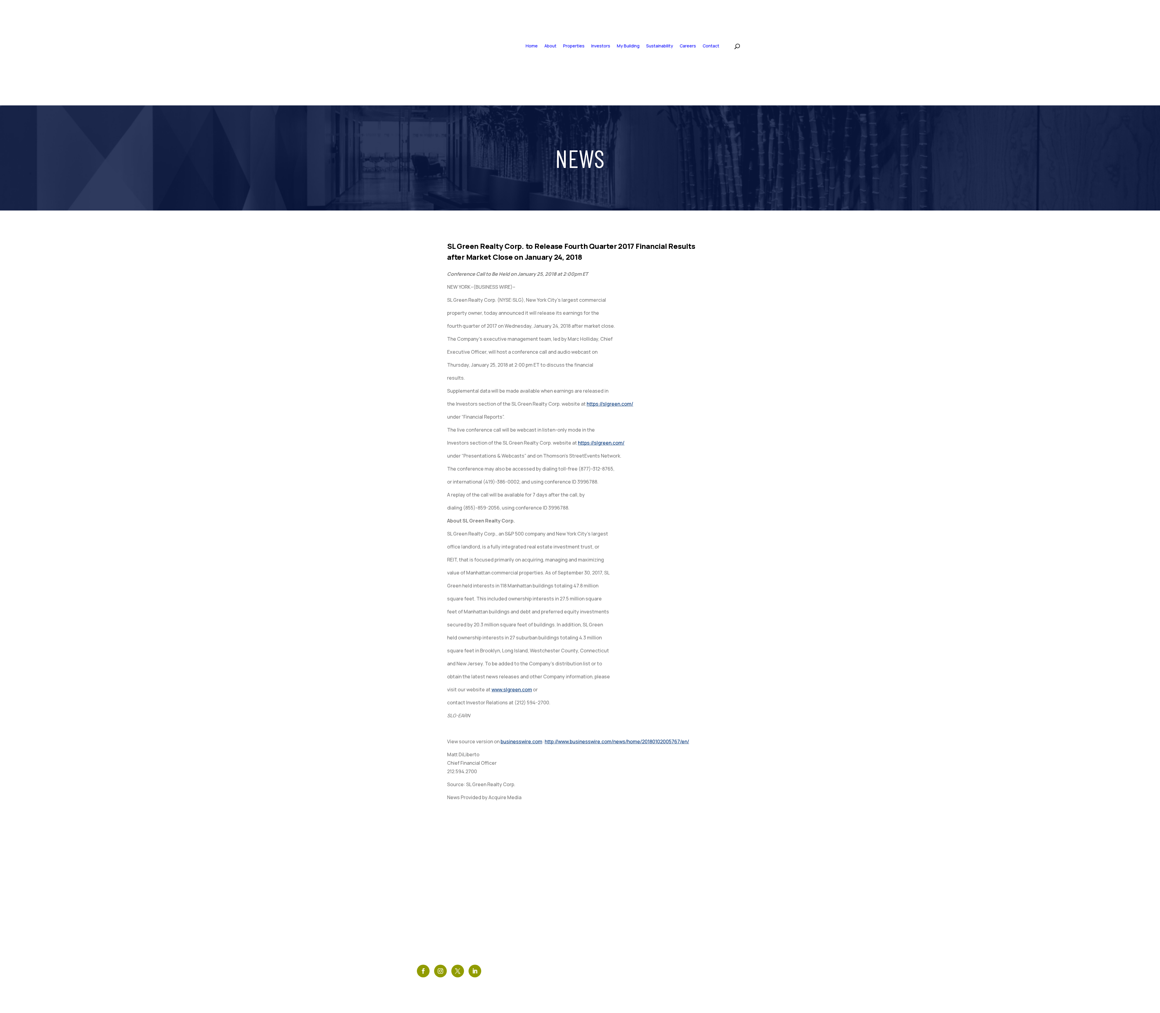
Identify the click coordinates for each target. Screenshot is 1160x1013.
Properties (574, 46)
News (503, 880)
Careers (688, 46)
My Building (628, 46)
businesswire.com (521, 741)
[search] (731, 45)
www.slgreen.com (511, 689)
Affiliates (509, 932)
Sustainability (659, 46)
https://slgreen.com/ (610, 403)
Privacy (506, 901)
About (550, 46)
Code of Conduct (519, 922)
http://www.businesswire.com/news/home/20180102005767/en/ (617, 741)
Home (532, 46)
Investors (600, 46)
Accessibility (513, 911)
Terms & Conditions (522, 891)
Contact (711, 46)
